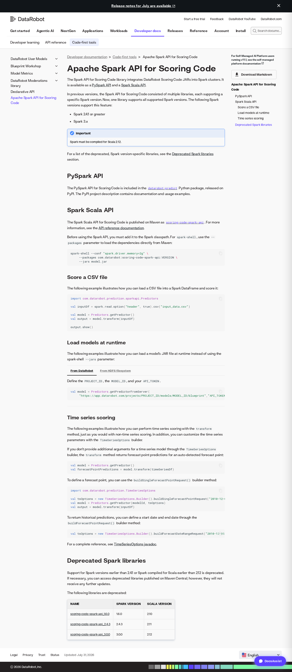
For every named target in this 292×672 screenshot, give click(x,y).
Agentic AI (45, 31)
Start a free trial (194, 19)
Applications (92, 31)
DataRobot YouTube (242, 19)
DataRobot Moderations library (29, 83)
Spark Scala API (133, 85)
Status (54, 655)
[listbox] (260, 655)
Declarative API (22, 92)
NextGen (68, 31)
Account (221, 31)
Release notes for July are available (141, 6)
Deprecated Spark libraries (193, 154)
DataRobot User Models (29, 59)
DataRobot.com (271, 19)
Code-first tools (84, 42)
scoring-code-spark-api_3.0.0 (90, 634)
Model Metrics (22, 73)
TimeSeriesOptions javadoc (135, 544)
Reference (199, 31)
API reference (55, 42)
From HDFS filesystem (115, 370)
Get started (20, 31)
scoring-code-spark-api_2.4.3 (90, 624)
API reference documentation (121, 228)
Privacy (28, 655)
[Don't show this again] (278, 5)
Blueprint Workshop (26, 66)
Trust (41, 655)
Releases (175, 31)
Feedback (217, 19)
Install (241, 31)
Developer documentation (87, 57)
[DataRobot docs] (27, 19)
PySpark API (101, 85)
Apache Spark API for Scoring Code (33, 100)
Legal (14, 655)
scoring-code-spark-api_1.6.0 (89, 614)
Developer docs (147, 31)
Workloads (119, 31)
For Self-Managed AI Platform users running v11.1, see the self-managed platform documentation (252, 59)
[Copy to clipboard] (220, 253)
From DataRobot (82, 370)
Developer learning (24, 42)
